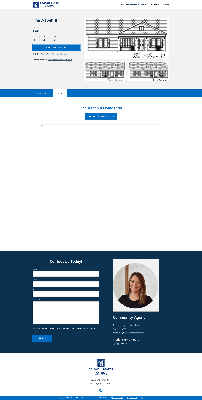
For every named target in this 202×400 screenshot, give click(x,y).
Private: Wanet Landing (60, 59)
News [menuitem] (166, 5)
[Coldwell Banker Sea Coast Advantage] (46, 5)
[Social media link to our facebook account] (101, 390)
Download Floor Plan (101, 116)
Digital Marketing (132, 398)
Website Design (117, 398)
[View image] (127, 38)
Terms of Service (89, 328)
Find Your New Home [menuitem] (133, 5)
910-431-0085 (119, 329)
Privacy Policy (75, 328)
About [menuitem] (154, 5)
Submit (42, 338)
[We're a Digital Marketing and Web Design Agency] (142, 398)
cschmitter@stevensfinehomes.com (128, 333)
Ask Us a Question (56, 47)
